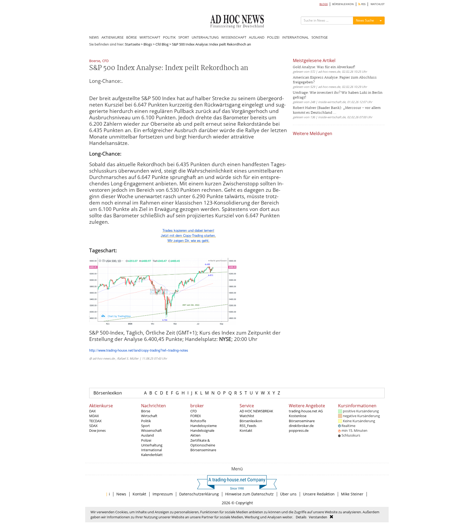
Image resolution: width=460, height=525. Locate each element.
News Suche (365, 20)
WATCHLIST (378, 4)
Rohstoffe (198, 420)
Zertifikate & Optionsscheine (202, 442)
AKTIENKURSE (112, 37)
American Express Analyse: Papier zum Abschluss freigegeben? (335, 80)
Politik (146, 420)
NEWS (94, 37)
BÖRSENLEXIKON (343, 4)
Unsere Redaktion (319, 493)
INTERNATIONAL (295, 37)
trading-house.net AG (306, 411)
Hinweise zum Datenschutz (249, 493)
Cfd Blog (162, 44)
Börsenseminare (203, 449)
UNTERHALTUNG (205, 37)
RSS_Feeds (248, 425)
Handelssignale (202, 430)
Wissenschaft (151, 430)
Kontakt (246, 430)
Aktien (195, 435)
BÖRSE (131, 37)
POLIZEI (273, 37)
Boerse (94, 61)
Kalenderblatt (152, 454)
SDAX (93, 425)
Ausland (147, 435)
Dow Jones (97, 430)
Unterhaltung (151, 445)
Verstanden (318, 517)
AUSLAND (256, 37)
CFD (105, 61)
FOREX (195, 415)
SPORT (183, 37)
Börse (145, 411)
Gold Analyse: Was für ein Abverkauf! (324, 67)
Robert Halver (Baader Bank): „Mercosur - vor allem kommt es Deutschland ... (337, 110)
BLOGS (323, 4)
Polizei (146, 440)
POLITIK (169, 37)
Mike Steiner (352, 493)
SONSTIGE (319, 37)
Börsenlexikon (107, 393)
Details (301, 517)
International (151, 449)
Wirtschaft (149, 415)
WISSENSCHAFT (233, 37)
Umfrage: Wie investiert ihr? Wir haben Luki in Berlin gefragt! (338, 95)
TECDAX (95, 420)
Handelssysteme (203, 425)
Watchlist (247, 415)
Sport (145, 425)
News (121, 493)
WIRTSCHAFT (149, 37)
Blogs (147, 44)
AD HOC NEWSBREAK (256, 411)
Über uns (288, 493)
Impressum (163, 493)
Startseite (132, 44)
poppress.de (299, 430)
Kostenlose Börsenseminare (302, 418)
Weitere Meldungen (312, 133)
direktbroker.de (301, 425)
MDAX (94, 415)
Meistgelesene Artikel (314, 60)
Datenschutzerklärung (199, 493)
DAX (92, 411)
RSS (362, 4)
